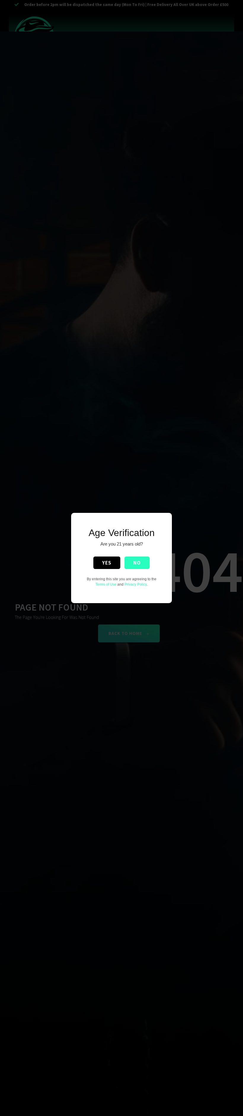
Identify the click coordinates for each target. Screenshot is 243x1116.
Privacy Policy (135, 584)
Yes (106, 562)
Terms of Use (105, 584)
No (137, 562)
